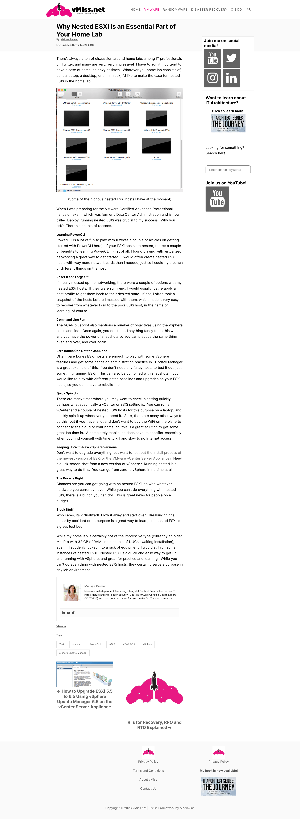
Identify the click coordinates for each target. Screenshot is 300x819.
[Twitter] (73, 613)
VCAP (112, 644)
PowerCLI (95, 644)
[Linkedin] (63, 613)
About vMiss (148, 779)
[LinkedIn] (231, 78)
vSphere (147, 644)
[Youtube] (68, 613)
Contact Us (148, 788)
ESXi (61, 644)
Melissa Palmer (69, 39)
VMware (61, 626)
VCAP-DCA (129, 644)
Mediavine (187, 808)
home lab (77, 644)
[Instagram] (212, 78)
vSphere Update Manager (73, 652)
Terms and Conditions (148, 770)
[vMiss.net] (77, 9)
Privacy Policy (148, 761)
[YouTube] (212, 58)
